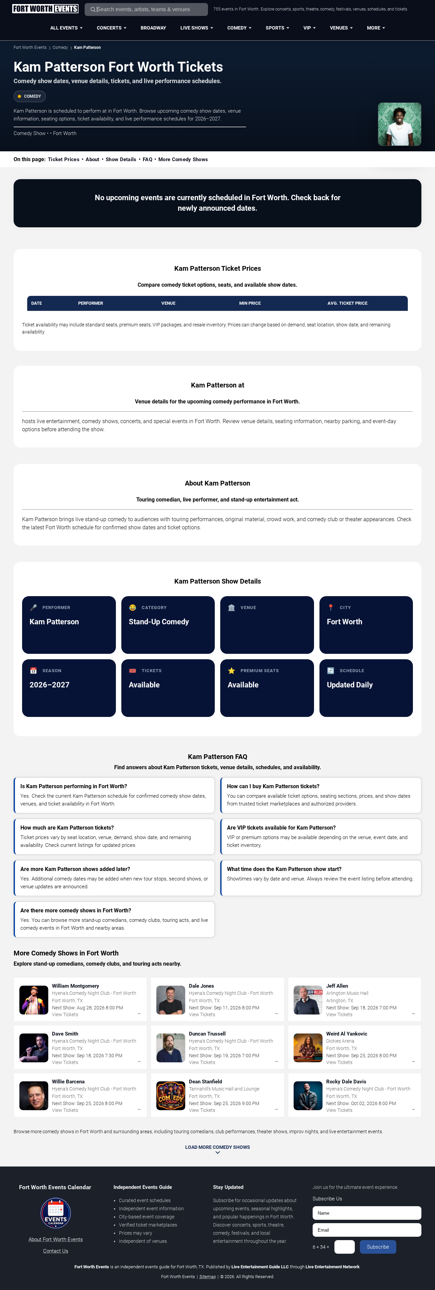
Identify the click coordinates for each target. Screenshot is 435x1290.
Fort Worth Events (30, 47)
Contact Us (55, 1251)
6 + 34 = (321, 1247)
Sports (275, 28)
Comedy (237, 28)
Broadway (153, 28)
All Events (64, 28)
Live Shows (194, 28)
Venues (339, 28)
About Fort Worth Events (56, 1239)
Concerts (109, 28)
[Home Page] (45, 9)
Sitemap (207, 1276)
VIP (307, 28)
